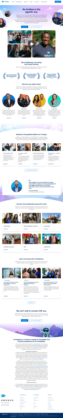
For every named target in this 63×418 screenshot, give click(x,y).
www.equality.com (42, 357)
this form (39, 349)
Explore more (31, 302)
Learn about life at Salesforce (31, 170)
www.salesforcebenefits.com (37, 359)
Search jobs (25, 26)
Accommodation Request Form (37, 345)
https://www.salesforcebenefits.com (31, 389)
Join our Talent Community (35, 26)
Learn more (9, 117)
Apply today (25, 320)
